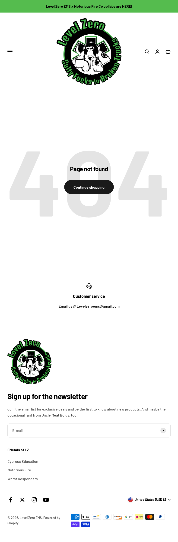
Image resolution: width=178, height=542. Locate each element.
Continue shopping (89, 187)
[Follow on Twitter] (22, 500)
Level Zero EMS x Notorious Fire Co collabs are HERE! (89, 6)
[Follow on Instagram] (34, 500)
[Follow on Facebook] (10, 500)
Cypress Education (22, 461)
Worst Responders (22, 478)
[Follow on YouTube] (46, 500)
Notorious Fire (19, 470)
